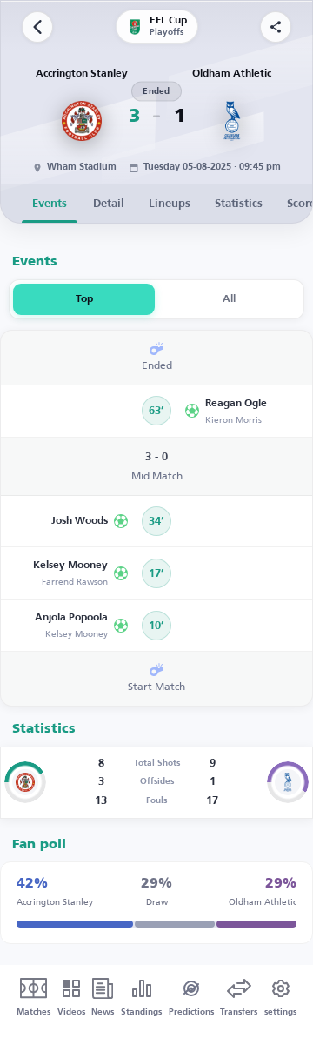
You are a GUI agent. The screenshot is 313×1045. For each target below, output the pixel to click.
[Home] (37, 27)
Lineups (169, 204)
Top (84, 299)
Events (49, 204)
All (229, 299)
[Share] (275, 27)
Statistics (239, 204)
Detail (108, 204)
